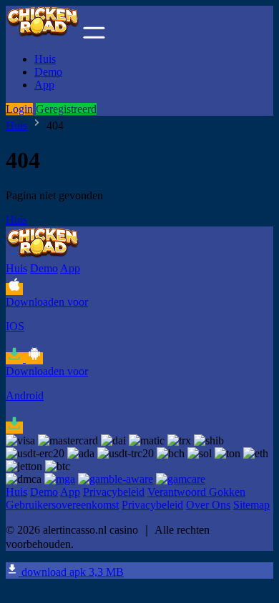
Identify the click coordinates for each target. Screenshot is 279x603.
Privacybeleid (114, 492)
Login (19, 109)
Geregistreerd (66, 109)
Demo (48, 72)
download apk (71, 572)
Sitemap (251, 505)
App (44, 85)
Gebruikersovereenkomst (62, 505)
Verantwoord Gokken (196, 492)
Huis (45, 59)
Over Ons (208, 505)
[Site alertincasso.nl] (43, 35)
